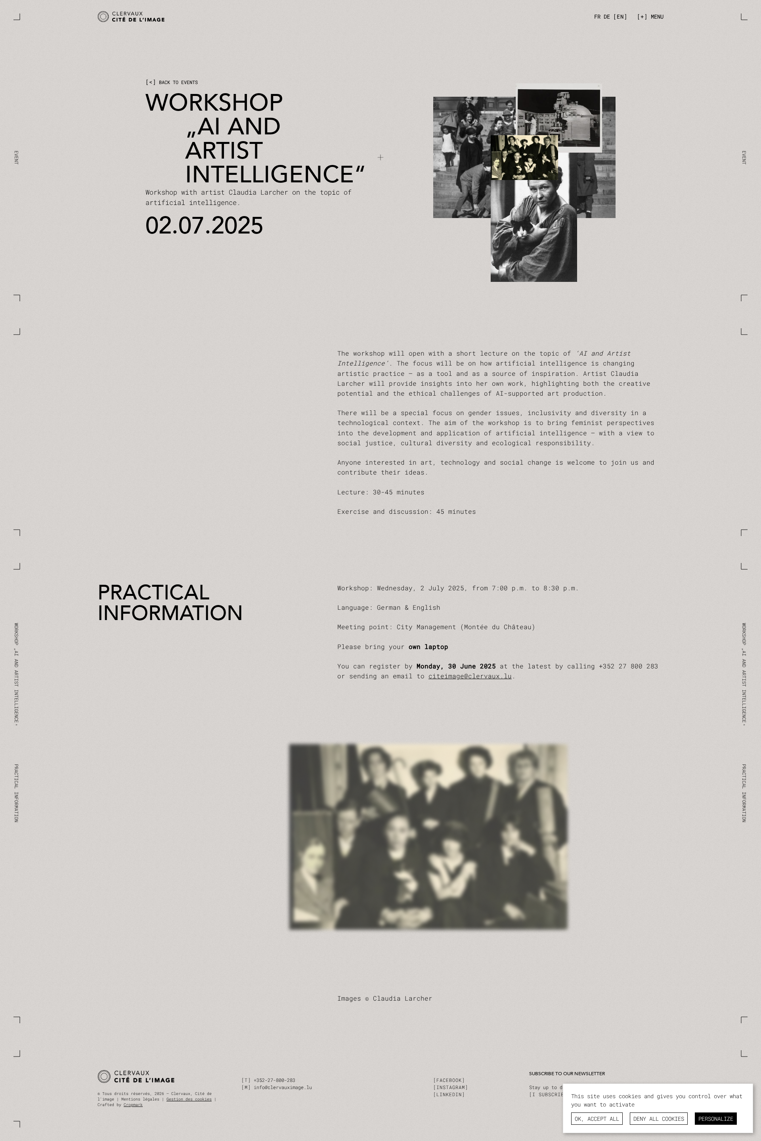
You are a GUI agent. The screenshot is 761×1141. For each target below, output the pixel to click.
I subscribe (549, 1094)
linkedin (449, 1094)
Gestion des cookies (189, 1099)
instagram (450, 1087)
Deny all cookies (658, 1118)
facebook (449, 1080)
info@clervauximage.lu (283, 1087)
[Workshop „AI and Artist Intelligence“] (237, 17)
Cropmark (133, 1104)
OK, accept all (597, 1118)
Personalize (715, 1118)
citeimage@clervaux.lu (470, 676)
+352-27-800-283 (274, 1080)
